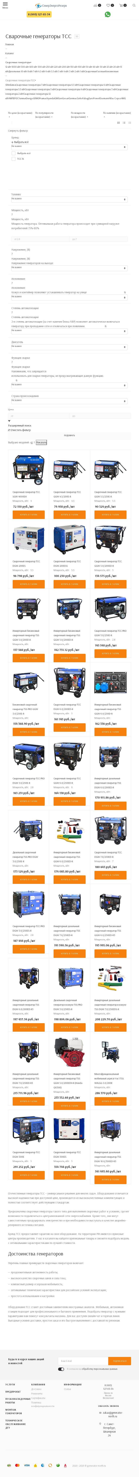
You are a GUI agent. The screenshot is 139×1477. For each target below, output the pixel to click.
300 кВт (41, 66)
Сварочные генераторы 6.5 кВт (62, 84)
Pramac (43, 98)
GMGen (58, 98)
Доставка (36, 1389)
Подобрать (69, 435)
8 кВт (30, 71)
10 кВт (23, 71)
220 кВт (58, 66)
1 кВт (82, 71)
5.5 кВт (54, 71)
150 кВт (73, 66)
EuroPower (94, 98)
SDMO (36, 98)
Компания (38, 1384)
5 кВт (60, 71)
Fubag (85, 98)
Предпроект (13, 1391)
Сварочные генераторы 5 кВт (40, 89)
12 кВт (8, 66)
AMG (123, 98)
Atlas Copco (115, 98)
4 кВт (66, 71)
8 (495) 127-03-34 (39, 14)
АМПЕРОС (14, 98)
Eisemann (104, 98)
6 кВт (48, 71)
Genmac (73, 98)
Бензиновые (112, 71)
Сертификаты (38, 1398)
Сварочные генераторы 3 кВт (101, 89)
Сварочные (91, 71)
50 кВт (88, 66)
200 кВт (66, 66)
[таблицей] (129, 123)
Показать (41, 442)
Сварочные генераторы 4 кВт (70, 89)
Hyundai (51, 98)
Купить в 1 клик (28, 514)
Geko (79, 98)
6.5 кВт (41, 71)
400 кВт (33, 66)
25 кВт (109, 66)
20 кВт (116, 66)
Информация (72, 1384)
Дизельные (14, 71)
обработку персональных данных (99, 1368)
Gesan (65, 98)
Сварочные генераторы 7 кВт (31, 84)
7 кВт (35, 71)
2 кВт (77, 71)
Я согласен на (92, 1368)
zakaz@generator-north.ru (113, 1414)
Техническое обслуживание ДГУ (15, 1424)
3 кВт (71, 71)
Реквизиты (36, 1393)
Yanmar (22, 98)
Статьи (67, 1389)
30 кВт (102, 66)
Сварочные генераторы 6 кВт (93, 84)
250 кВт (50, 66)
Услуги (10, 1384)
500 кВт (24, 66)
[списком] (124, 123)
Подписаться (120, 1361)
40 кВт (95, 66)
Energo (29, 98)
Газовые (101, 71)
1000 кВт (15, 66)
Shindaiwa (10, 84)
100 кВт (81, 66)
